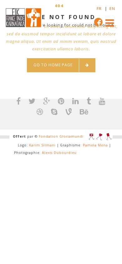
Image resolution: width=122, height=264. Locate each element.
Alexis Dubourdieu (59, 152)
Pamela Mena (95, 145)
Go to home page (53, 65)
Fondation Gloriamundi (61, 136)
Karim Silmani (42, 145)
